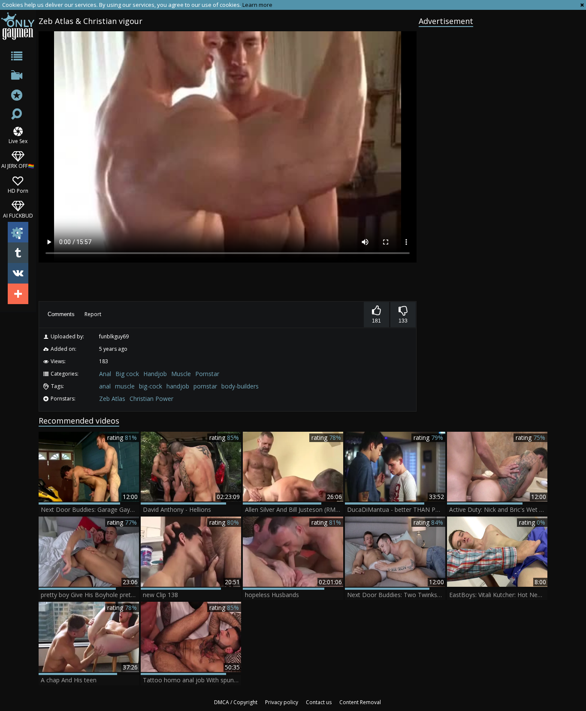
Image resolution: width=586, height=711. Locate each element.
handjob (177, 386)
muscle (125, 386)
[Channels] (18, 77)
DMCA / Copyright (235, 702)
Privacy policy (281, 702)
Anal (105, 374)
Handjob (155, 374)
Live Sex (18, 140)
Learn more (257, 5)
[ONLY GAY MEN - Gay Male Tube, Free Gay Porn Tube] (18, 26)
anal (105, 386)
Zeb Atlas (112, 398)
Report (93, 314)
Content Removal (360, 702)
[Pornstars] (18, 96)
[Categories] (18, 57)
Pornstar (207, 374)
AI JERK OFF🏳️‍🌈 (17, 165)
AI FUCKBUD (18, 215)
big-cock (150, 386)
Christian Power (151, 398)
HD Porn (18, 190)
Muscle (181, 374)
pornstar (205, 386)
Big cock (127, 374)
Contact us (319, 702)
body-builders (240, 386)
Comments (61, 314)
